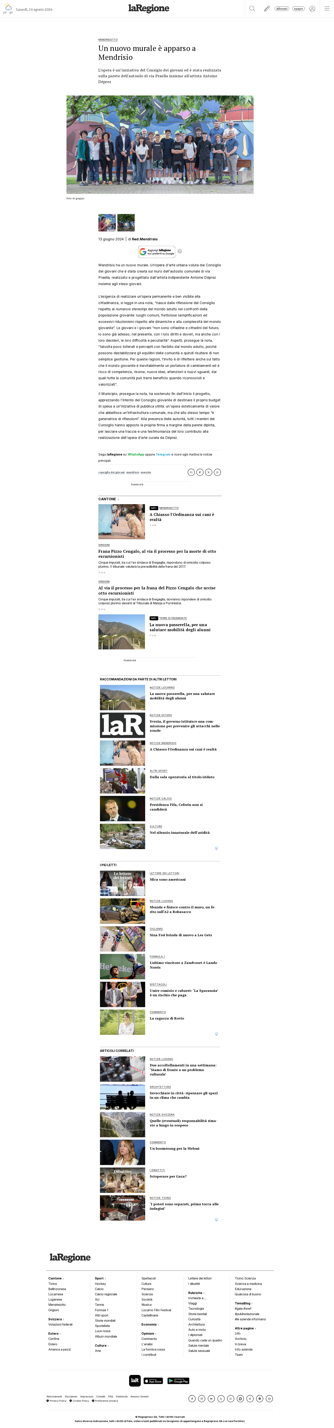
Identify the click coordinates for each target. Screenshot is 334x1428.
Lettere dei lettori (199, 1278)
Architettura (196, 1324)
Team (239, 1355)
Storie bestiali (197, 1314)
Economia (149, 1324)
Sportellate (102, 1326)
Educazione (243, 1289)
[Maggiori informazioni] (179, 252)
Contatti (100, 1396)
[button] (192, 1398)
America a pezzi (59, 1349)
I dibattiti (194, 1284)
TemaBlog (243, 1303)
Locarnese (55, 1294)
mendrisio (132, 472)
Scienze (147, 1294)
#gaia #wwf (243, 1308)
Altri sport (101, 1315)
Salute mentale (198, 1345)
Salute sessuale (199, 1351)
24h (237, 1333)
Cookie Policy (80, 1400)
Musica (146, 1305)
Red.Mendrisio (145, 239)
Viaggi (192, 1303)
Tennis (99, 1305)
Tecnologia (196, 1308)
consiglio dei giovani (111, 472)
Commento (149, 1339)
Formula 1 (101, 1310)
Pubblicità (122, 1396)
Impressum (86, 1396)
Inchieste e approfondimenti (199, 1298)
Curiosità (194, 1319)
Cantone (55, 1278)
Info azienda (243, 1349)
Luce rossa (102, 1331)
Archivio (240, 1339)
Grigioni (53, 1310)
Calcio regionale (106, 1294)
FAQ (110, 1396)
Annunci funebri (139, 1396)
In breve (240, 1344)
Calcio (99, 1289)
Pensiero (147, 1289)
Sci (97, 1299)
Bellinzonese (57, 1289)
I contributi (148, 1355)
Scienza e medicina (248, 1284)
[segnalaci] (267, 8)
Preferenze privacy (106, 1400)
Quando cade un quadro (205, 1340)
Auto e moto (197, 1330)
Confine (53, 1339)
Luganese (55, 1299)
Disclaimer (71, 1396)
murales (146, 472)
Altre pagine (245, 1328)
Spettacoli (148, 1278)
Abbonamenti (54, 1396)
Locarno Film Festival (156, 1310)
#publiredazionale (247, 1314)
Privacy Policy (57, 1400)
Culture (101, 1345)
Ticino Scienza (245, 1278)
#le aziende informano (250, 1319)
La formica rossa (153, 1349)
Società (146, 1299)
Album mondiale (106, 1336)
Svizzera (55, 1319)
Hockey (100, 1284)
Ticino (52, 1284)
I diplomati (195, 1335)
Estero (53, 1333)
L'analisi (147, 1344)
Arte (98, 1351)
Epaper (298, 8)
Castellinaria (149, 1315)
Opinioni (148, 1333)
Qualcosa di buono (248, 1294)
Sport (99, 1278)
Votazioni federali (60, 1324)
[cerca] (252, 8)
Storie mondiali (105, 1320)
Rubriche (195, 1293)
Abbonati (281, 8)
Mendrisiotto (57, 1305)
